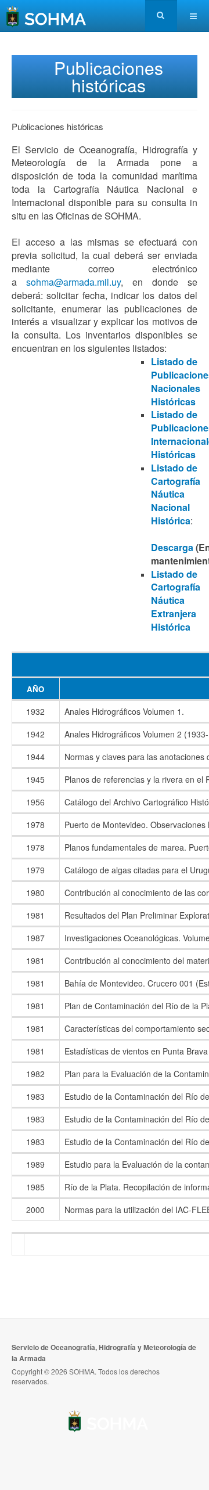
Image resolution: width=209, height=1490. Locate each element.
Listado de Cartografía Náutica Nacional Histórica (175, 494)
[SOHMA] (46, 16)
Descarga (172, 547)
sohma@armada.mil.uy (73, 282)
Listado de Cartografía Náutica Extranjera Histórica (175, 600)
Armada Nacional (109, 1421)
